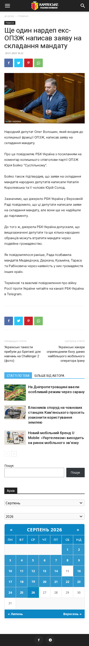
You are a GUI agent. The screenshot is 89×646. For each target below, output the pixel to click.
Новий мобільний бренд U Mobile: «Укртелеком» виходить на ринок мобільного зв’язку (56, 438)
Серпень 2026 (44, 529)
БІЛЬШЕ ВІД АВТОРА (49, 375)
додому (9, 16)
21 (56, 582)
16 (79, 571)
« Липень (15, 614)
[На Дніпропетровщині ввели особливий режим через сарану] (15, 393)
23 (79, 582)
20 (44, 582)
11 (21, 571)
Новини (23, 16)
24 (10, 592)
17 (10, 582)
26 (33, 592)
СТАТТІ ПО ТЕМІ (18, 375)
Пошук (9, 466)
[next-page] (14, 453)
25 (21, 592)
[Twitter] (18, 63)
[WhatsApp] (38, 63)
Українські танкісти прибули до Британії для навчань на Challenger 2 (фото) (22, 354)
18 (21, 582)
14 (56, 571)
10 (10, 571)
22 (67, 582)
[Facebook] (8, 63)
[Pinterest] (28, 63)
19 (33, 581)
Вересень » (72, 614)
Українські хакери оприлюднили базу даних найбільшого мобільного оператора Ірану (66, 354)
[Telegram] (50, 640)
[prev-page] (7, 453)
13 (44, 571)
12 (33, 571)
